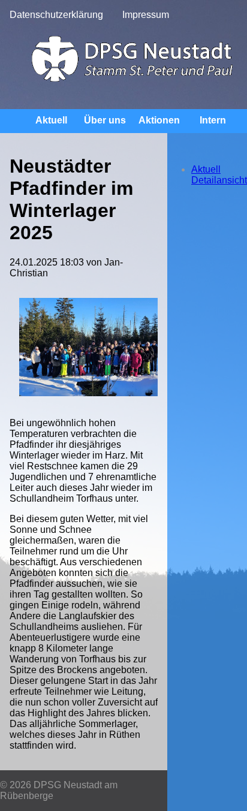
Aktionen (159, 120)
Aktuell (51, 120)
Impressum (145, 15)
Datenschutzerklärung (56, 15)
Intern (213, 120)
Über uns (105, 120)
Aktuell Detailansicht (219, 174)
